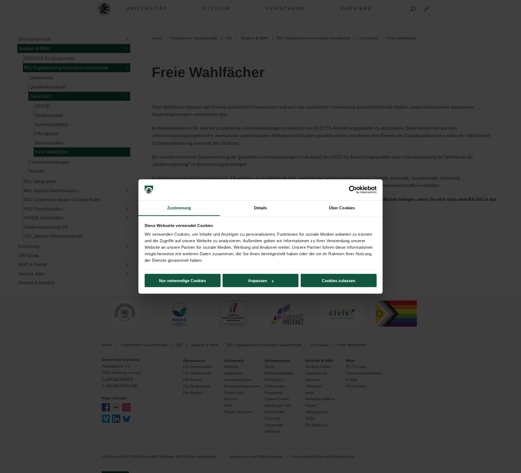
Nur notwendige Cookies (182, 280)
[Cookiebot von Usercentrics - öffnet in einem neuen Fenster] (353, 190)
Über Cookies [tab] (342, 207)
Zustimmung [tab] (179, 207)
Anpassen (257, 280)
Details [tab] (260, 207)
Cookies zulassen (338, 280)
